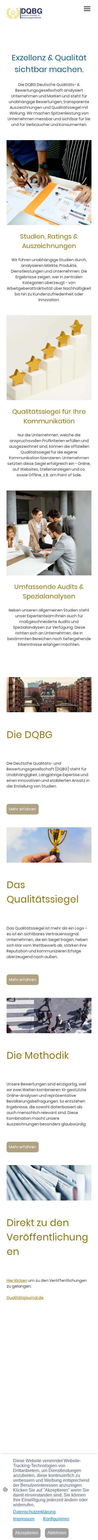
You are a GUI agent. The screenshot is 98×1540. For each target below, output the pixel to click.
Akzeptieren (26, 1532)
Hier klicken (17, 1280)
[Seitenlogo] (27, 12)
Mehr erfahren (22, 809)
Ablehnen (56, 1532)
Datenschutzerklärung (34, 1512)
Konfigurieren (56, 1519)
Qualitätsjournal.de (25, 1297)
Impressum (23, 1519)
